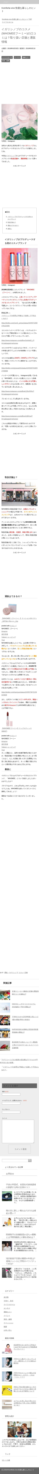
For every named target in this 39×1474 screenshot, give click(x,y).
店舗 (26, 972)
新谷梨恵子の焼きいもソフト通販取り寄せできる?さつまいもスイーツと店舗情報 (25, 1045)
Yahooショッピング (9, 637)
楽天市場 (5, 634)
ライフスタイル (7, 57)
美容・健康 (5, 60)
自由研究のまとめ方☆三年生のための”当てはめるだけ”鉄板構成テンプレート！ (25, 1347)
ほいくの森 (6, 1460)
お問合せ (10, 1174)
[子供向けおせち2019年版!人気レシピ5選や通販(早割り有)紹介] (5, 1020)
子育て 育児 (8, 1301)
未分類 (6, 1297)
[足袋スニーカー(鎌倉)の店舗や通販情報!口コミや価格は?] (5, 995)
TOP (18, 19)
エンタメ (17, 57)
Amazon (4, 631)
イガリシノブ (11, 156)
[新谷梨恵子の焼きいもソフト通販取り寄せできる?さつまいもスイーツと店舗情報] (5, 1046)
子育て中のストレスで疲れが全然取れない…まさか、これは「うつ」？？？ (25, 1375)
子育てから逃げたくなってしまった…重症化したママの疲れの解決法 (25, 1361)
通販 (6, 972)
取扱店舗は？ (12, 222)
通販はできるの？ (13, 225)
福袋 (5, 1326)
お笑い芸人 (8, 1330)
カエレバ (13, 626)
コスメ (21, 972)
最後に (10, 228)
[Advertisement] (19, 83)
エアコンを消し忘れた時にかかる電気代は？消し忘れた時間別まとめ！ (25, 1403)
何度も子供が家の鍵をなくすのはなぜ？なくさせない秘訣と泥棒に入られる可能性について (25, 1389)
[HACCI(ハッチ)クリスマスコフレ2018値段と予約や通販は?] (5, 1008)
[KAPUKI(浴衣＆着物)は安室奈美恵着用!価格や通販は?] (5, 1033)
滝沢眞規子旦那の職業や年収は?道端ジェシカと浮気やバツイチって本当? (21, 1261)
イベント (7, 1315)
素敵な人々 (26, 57)
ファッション (8, 1323)
